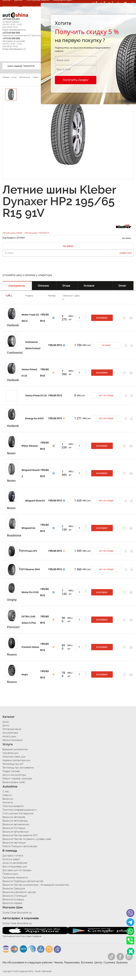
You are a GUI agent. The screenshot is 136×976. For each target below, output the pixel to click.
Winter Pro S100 (30, 592)
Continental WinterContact (32, 345)
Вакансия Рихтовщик (14, 828)
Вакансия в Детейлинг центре (19, 892)
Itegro (25, 674)
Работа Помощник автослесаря (19, 846)
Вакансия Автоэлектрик (15, 831)
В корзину (102, 318)
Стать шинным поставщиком (18, 813)
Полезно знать (10, 874)
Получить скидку (75, 80)
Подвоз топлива (11, 771)
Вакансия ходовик (12, 903)
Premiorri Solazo (30, 647)
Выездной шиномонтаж (15, 749)
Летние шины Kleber (12, 233)
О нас (5, 791)
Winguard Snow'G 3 (31, 473)
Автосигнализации (34, 6)
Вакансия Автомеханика (15, 824)
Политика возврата (13, 806)
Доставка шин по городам (16, 870)
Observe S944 (32, 569)
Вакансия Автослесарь (15, 820)
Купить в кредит (11, 859)
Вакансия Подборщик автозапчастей (22, 881)
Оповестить (125, 253)
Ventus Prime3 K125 (29, 372)
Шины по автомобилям (14, 863)
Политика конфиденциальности (19, 809)
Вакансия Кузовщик (13, 899)
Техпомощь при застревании (18, 767)
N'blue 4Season (30, 445)
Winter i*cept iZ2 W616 (30, 317)
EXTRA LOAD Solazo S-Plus (29, 619)
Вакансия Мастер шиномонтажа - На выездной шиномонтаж (35, 885)
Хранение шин (10, 753)
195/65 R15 (44, 317)
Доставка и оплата (12, 855)
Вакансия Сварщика (13, 888)
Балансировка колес (13, 782)
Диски (5, 725)
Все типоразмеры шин (14, 866)
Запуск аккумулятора (14, 775)
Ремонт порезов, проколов (17, 778)
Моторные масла (11, 729)
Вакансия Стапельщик (14, 895)
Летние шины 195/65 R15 (36, 233)
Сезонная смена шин (13, 756)
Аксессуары (10, 6)
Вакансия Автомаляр (13, 817)
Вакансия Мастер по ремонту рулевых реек (26, 839)
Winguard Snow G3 (35, 500)
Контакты (7, 802)
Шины (5, 721)
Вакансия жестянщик (14, 842)
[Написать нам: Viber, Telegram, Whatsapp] (130, 951)
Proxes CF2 (31, 551)
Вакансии (7, 799)
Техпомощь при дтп (13, 764)
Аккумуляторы (10, 732)
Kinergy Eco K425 (34, 418)
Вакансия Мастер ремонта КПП (20, 835)
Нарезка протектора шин (16, 760)
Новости (7, 795)
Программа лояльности (15, 877)
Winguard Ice (28, 528)
